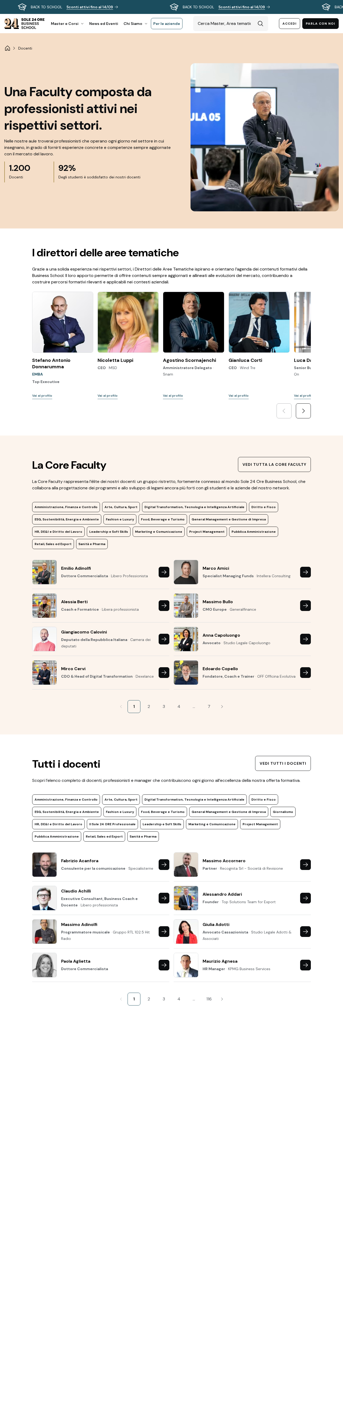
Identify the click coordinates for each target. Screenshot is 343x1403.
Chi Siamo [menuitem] (133, 23)
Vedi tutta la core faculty (274, 464)
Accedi (289, 23)
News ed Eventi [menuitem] (103, 23)
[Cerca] (260, 23)
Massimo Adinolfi (79, 924)
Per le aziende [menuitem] (166, 23)
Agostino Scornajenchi (189, 360)
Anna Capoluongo (221, 635)
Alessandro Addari (222, 894)
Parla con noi (320, 23)
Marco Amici (216, 568)
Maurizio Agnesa (220, 961)
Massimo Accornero (224, 861)
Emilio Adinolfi (76, 568)
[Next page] (222, 706)
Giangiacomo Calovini (84, 632)
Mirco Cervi (73, 669)
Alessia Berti (74, 602)
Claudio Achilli (76, 891)
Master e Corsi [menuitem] (65, 23)
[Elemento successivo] (303, 410)
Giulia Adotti (216, 924)
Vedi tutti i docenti (283, 763)
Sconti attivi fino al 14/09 (89, 7)
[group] (171, 7)
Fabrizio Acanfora (79, 861)
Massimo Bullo (218, 602)
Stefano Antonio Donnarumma (51, 363)
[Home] (7, 48)
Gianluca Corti (245, 360)
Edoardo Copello (220, 669)
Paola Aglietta (75, 961)
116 (209, 999)
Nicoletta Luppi (115, 360)
